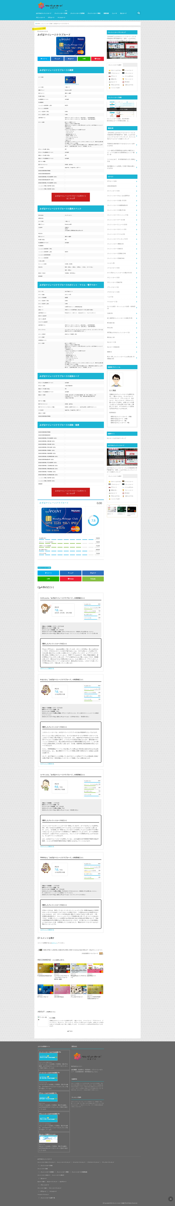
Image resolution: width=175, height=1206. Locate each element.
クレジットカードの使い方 (116, 200)
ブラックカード (129, 73)
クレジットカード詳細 (44, 567)
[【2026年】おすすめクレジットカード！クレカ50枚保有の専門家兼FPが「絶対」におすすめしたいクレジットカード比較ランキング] (122, 50)
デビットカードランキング (55, 1188)
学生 (110, 327)
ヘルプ (110, 297)
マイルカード (61, 17)
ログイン (54, 943)
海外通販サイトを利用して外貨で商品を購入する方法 (121, 167)
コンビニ (110, 263)
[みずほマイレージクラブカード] (61, 520)
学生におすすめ (115, 84)
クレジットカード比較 (61, 13)
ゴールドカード (129, 70)
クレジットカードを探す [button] (114, 65)
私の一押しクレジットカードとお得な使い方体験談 (121, 357)
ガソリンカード (113, 191)
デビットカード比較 (42, 1188)
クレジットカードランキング (117, 239)
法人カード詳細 (113, 347)
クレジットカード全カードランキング (46, 1162)
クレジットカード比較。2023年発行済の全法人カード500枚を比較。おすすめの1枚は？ (118, 120)
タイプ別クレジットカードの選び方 (119, 272)
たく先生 (52, 1018)
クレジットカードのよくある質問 (118, 195)
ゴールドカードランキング (79, 1162)
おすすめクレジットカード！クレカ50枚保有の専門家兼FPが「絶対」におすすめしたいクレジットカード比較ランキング (122, 470)
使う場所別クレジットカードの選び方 (119, 318)
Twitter (70, 1031)
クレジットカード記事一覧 (48, 1198)
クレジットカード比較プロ (119, 1203)
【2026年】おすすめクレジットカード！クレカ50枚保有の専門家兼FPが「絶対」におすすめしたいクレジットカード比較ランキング (121, 38)
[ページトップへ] (170, 1198)
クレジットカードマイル (116, 234)
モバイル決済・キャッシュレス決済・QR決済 (121, 307)
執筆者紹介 (112, 412)
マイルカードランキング (43, 1194)
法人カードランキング (52, 1181)
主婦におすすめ (129, 84)
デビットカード (40, 17)
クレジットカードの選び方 (116, 210)
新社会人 (110, 337)
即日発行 (127, 82)
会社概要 (74, 1069)
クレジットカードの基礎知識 (117, 205)
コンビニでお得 (115, 87)
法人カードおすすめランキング (116, 438)
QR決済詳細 (111, 186)
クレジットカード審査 (94, 13)
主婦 (110, 313)
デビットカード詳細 (114, 282)
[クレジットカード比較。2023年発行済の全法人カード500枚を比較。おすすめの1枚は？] (122, 109)
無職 (109, 352)
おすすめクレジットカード (43, 13)
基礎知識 (106, 13)
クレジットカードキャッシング (117, 215)
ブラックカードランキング (108, 1162)
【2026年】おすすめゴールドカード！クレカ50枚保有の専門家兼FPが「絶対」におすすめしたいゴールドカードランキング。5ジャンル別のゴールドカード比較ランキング (121, 136)
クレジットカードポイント (116, 229)
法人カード (123, 13)
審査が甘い (114, 79)
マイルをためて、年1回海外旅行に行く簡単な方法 (121, 160)
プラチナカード (115, 73)
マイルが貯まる (129, 76)
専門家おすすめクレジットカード (118, 332)
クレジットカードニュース (117, 224)
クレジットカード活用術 (77, 13)
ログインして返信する (47, 668)
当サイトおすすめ (116, 70)
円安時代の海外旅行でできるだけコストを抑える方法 (121, 144)
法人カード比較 (41, 1181)
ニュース (114, 13)
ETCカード (51, 17)
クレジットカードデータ (116, 220)
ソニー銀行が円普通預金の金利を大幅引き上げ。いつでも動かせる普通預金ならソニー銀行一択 (121, 152)
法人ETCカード (63, 1181)
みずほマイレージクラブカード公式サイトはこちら (70, 197)
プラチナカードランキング (93, 1162)
